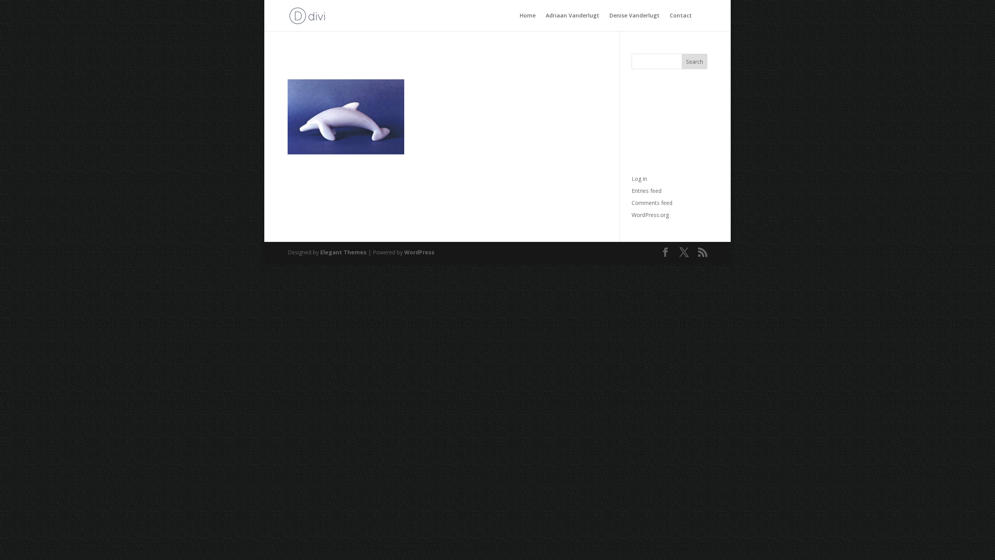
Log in (639, 178)
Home (528, 16)
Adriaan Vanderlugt (572, 16)
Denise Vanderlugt (634, 16)
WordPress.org (650, 215)
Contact (681, 16)
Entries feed (647, 190)
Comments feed (652, 202)
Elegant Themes (343, 252)
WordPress (419, 252)
